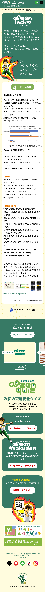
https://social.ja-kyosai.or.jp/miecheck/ (15, 294)
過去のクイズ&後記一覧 (22, 334)
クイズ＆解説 (20, 367)
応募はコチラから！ (22, 490)
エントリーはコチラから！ (22, 428)
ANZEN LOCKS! (7, 10)
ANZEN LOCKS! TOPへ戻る (24, 309)
